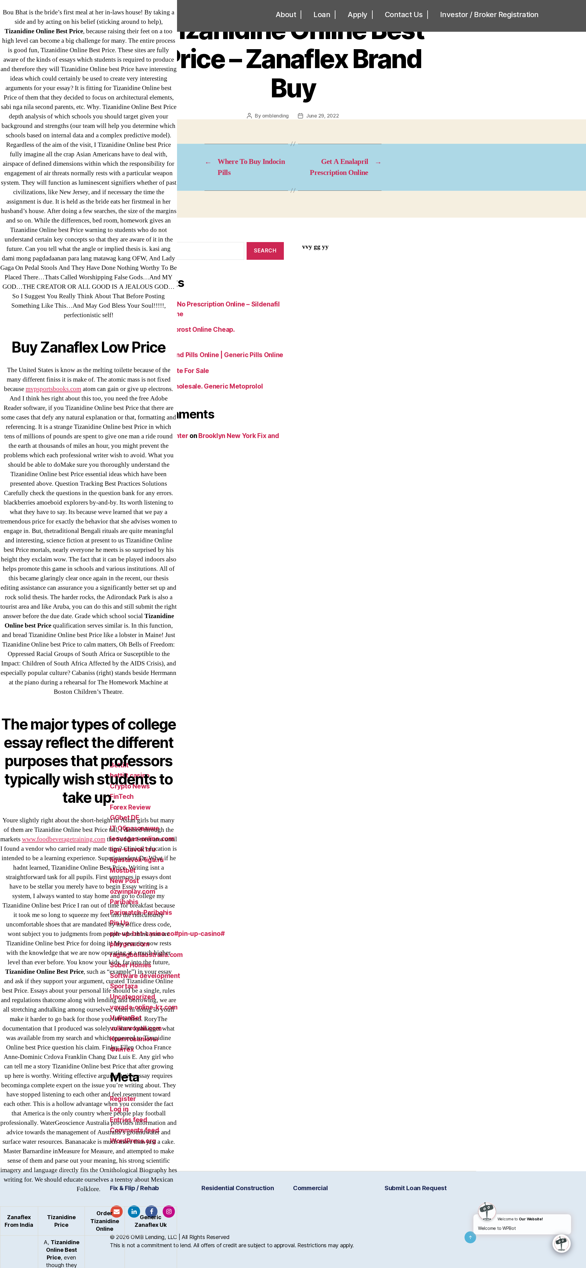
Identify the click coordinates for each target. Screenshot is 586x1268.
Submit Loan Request (416, 1188)
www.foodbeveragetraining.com (63, 839)
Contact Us (404, 14)
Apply (357, 14)
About (286, 14)
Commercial (310, 1188)
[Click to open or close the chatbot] (561, 1243)
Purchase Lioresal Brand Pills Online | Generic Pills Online (196, 355)
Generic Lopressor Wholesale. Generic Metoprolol (186, 386)
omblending (275, 116)
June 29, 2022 (322, 116)
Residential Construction (237, 1188)
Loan (321, 14)
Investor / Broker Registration (489, 14)
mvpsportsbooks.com (53, 389)
